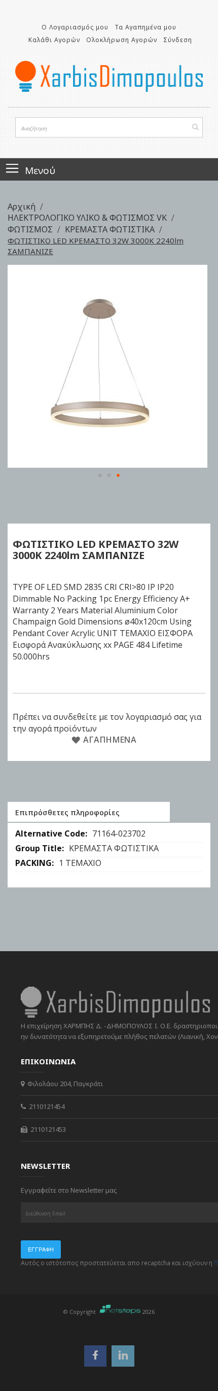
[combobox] (109, 127)
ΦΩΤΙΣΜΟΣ (31, 229)
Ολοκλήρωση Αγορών (121, 40)
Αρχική (23, 206)
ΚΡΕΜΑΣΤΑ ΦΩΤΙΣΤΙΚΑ (111, 229)
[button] (99, 475)
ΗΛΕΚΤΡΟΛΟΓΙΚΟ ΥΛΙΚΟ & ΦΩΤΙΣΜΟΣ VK (88, 217)
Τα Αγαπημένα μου (145, 27)
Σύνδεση (177, 40)
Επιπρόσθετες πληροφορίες (67, 812)
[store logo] (109, 76)
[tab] (89, 812)
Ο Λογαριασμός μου (75, 27)
